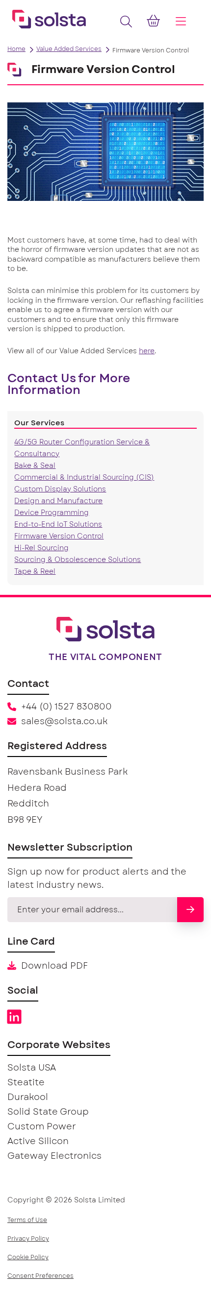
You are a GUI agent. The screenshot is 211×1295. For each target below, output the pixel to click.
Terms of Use (27, 1220)
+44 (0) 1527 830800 (66, 707)
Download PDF (54, 966)
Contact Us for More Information (68, 384)
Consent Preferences (40, 1276)
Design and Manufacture (58, 501)
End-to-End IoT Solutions (58, 524)
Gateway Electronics (54, 1156)
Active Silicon (38, 1141)
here (147, 351)
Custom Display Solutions (60, 489)
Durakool (27, 1097)
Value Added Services (69, 49)
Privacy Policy (28, 1239)
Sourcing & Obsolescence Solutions (77, 560)
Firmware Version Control (59, 536)
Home (16, 49)
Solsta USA (31, 1068)
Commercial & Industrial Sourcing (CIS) (84, 477)
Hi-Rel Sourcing (41, 548)
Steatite (26, 1082)
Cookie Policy (28, 1257)
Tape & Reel (34, 571)
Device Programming (51, 513)
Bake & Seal (34, 466)
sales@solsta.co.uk (64, 721)
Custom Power (41, 1127)
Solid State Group (48, 1112)
